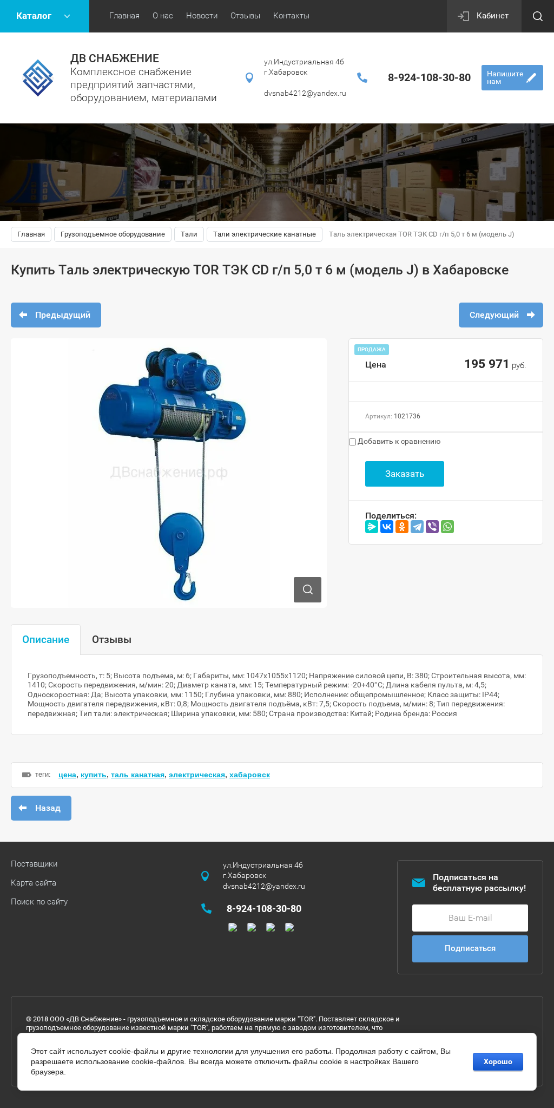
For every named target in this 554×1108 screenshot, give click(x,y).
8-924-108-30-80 (429, 77)
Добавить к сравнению (398, 441)
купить (94, 774)
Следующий (494, 315)
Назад (48, 808)
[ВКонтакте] (386, 526)
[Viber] (432, 526)
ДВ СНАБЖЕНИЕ (114, 58)
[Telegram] (417, 526)
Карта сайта (33, 883)
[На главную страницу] (38, 78)
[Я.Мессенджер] (371, 526)
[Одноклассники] (401, 526)
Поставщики (34, 864)
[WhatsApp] (447, 526)
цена (67, 774)
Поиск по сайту (39, 902)
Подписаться (470, 948)
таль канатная (137, 774)
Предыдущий (62, 315)
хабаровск (249, 774)
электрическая (197, 774)
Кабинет (493, 16)
